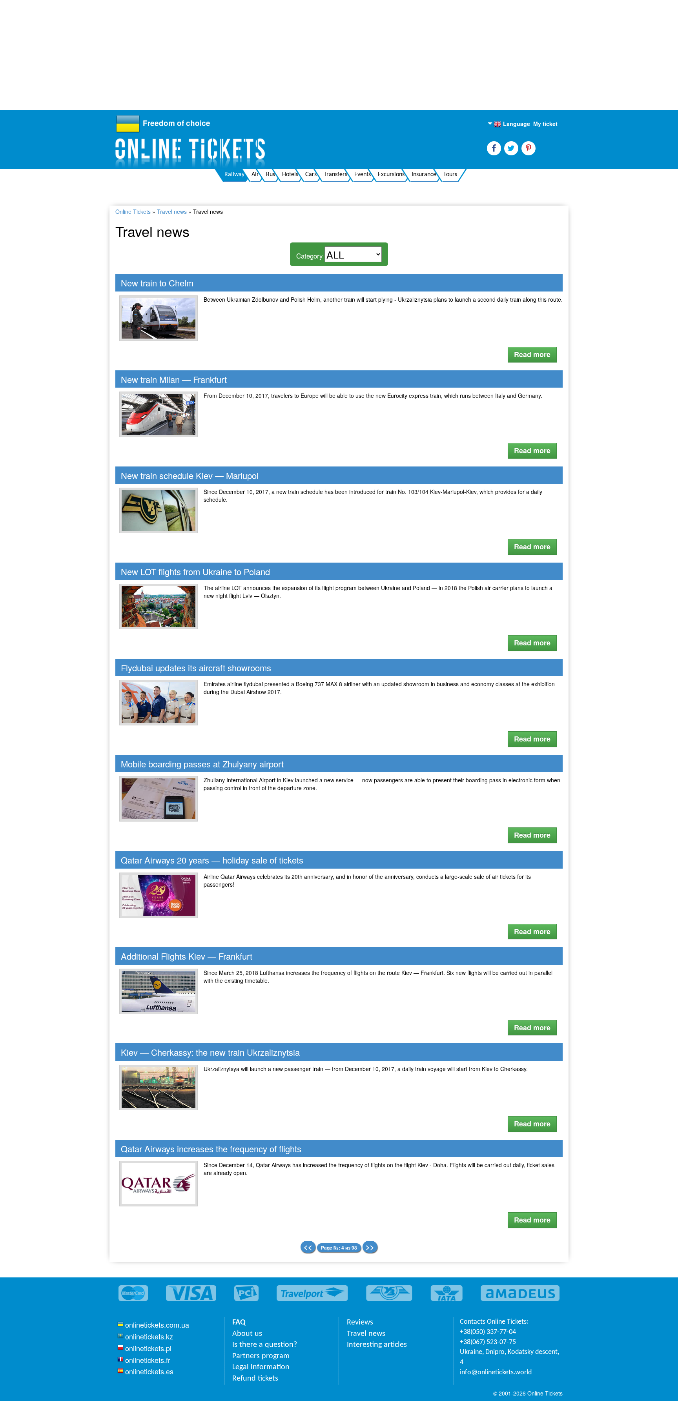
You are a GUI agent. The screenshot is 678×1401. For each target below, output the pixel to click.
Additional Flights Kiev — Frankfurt (186, 956)
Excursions (391, 174)
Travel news (172, 211)
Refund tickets (255, 1379)
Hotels (290, 174)
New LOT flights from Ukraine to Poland (195, 571)
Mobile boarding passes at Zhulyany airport (202, 764)
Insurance (424, 174)
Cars (311, 174)
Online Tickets (133, 211)
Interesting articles (377, 1345)
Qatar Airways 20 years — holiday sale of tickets (212, 860)
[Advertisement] (235, 55)
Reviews (360, 1322)
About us (247, 1334)
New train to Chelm (157, 283)
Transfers (335, 174)
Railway (234, 174)
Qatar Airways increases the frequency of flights (211, 1148)
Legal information (261, 1367)
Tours (450, 174)
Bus (270, 174)
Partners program (261, 1356)
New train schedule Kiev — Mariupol (190, 475)
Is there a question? (264, 1345)
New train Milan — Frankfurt (174, 379)
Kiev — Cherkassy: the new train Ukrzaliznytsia (210, 1052)
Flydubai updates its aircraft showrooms (196, 667)
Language (512, 124)
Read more (532, 354)
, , (509, 1357)
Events (362, 174)
